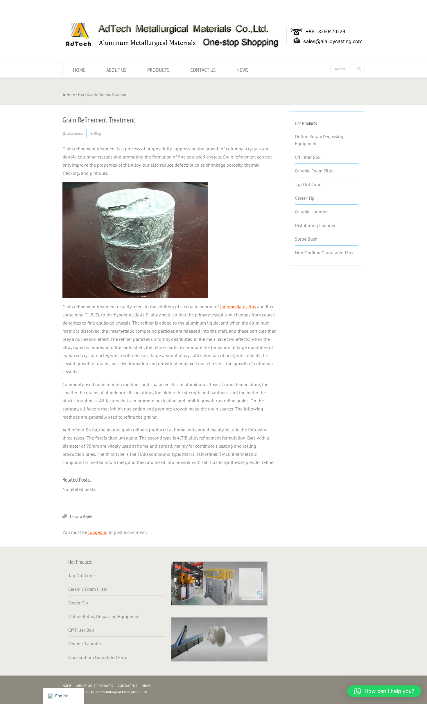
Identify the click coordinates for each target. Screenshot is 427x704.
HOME (79, 70)
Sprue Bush (306, 239)
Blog (97, 133)
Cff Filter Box (307, 157)
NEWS (242, 70)
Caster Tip (305, 198)
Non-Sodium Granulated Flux (324, 252)
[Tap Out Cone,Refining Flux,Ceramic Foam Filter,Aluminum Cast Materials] (213, 51)
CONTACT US (203, 70)
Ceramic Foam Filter (314, 171)
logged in (97, 532)
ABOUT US (116, 70)
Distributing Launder (315, 225)
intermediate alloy (238, 306)
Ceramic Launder (311, 212)
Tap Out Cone (308, 184)
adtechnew (75, 133)
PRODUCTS (158, 70)
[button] (384, 691)
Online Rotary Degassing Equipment (319, 140)
